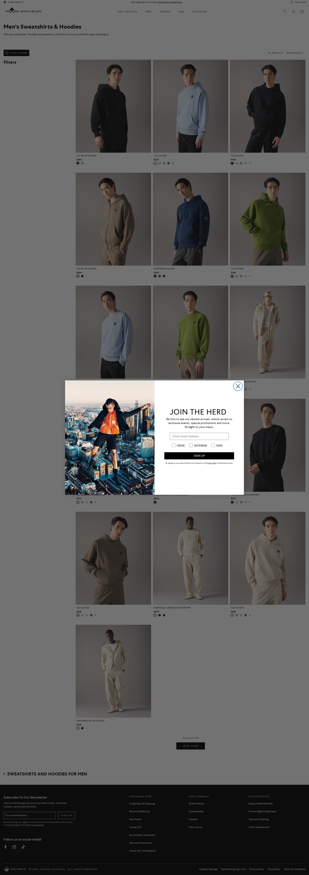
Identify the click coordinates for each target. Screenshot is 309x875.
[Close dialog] (238, 386)
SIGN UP (199, 456)
